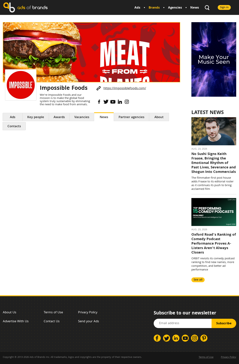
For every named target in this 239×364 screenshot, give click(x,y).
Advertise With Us (16, 321)
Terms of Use (53, 312)
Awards (59, 117)
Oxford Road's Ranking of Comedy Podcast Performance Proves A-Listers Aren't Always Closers (213, 244)
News (194, 8)
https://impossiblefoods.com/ (124, 88)
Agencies (175, 8)
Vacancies (81, 117)
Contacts (14, 126)
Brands (154, 8)
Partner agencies (131, 117)
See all (198, 280)
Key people (35, 117)
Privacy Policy (87, 312)
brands (32, 7)
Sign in (224, 7)
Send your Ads (88, 321)
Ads (137, 8)
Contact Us (52, 321)
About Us (9, 312)
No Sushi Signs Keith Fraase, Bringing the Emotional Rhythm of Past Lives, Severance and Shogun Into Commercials (213, 163)
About (159, 117)
